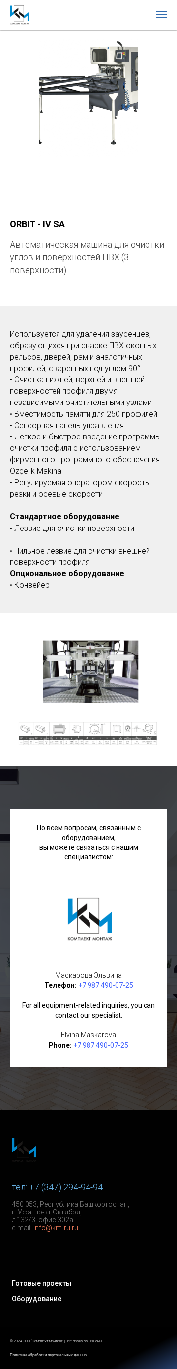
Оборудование (36, 1299)
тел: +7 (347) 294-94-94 (57, 1187)
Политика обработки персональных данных (48, 1355)
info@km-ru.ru (55, 1228)
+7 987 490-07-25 (105, 985)
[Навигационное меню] (161, 14)
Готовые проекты (41, 1283)
